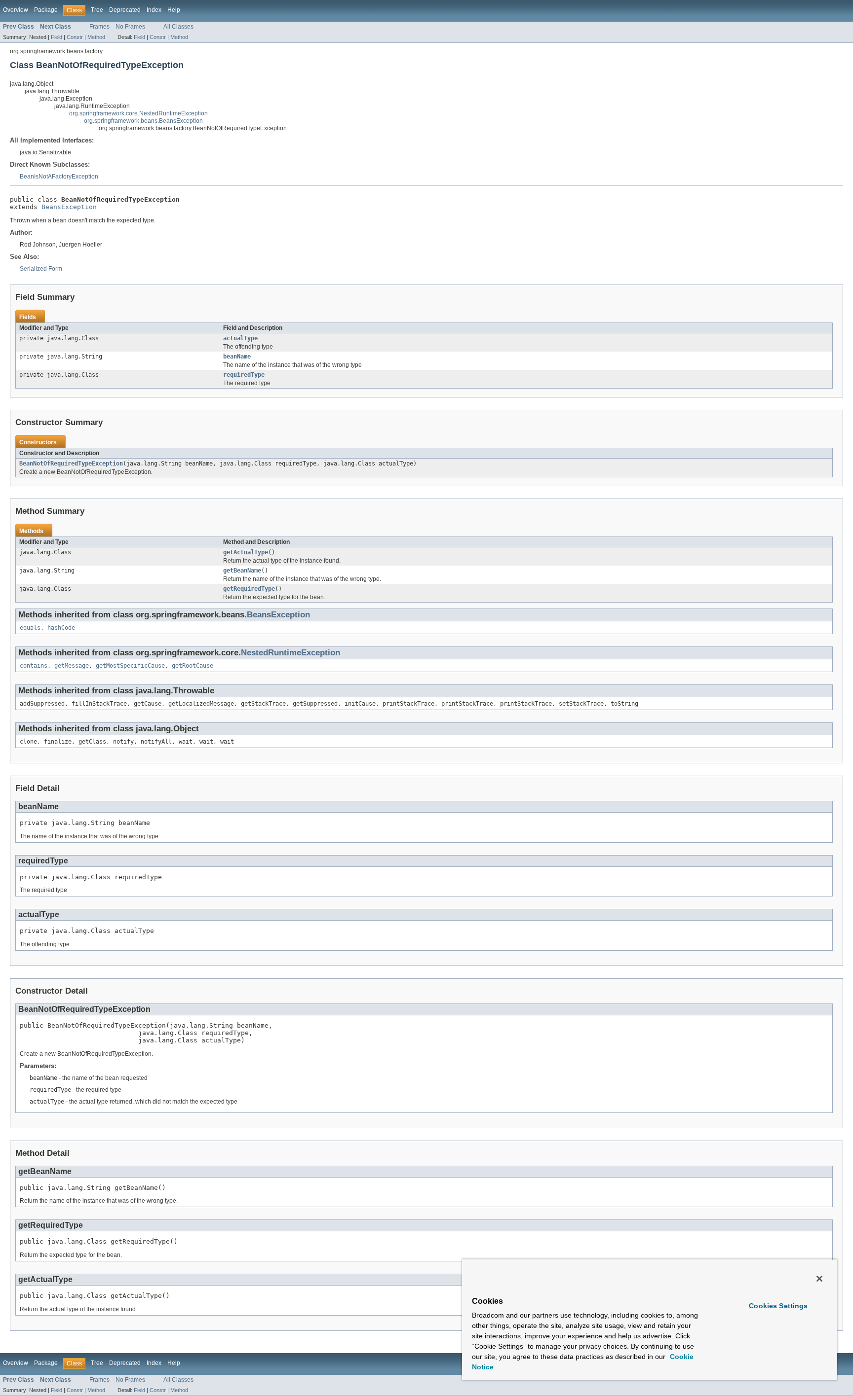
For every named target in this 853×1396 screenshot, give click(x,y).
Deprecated (125, 9)
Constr (75, 37)
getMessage (71, 665)
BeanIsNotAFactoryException (59, 176)
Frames (99, 26)
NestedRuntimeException (290, 652)
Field (56, 37)
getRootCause (192, 665)
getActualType (245, 552)
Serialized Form (41, 268)
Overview (15, 9)
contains (33, 665)
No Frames (130, 26)
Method (96, 37)
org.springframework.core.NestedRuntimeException (138, 113)
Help (173, 9)
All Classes (178, 26)
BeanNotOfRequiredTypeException (71, 463)
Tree (97, 9)
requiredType (244, 374)
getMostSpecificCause (130, 665)
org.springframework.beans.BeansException (143, 120)
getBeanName (242, 570)
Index (154, 9)
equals (30, 627)
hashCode (61, 627)
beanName (237, 356)
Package (46, 9)
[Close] (819, 1278)
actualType (240, 338)
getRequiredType (249, 588)
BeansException (69, 207)
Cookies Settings (778, 1306)
